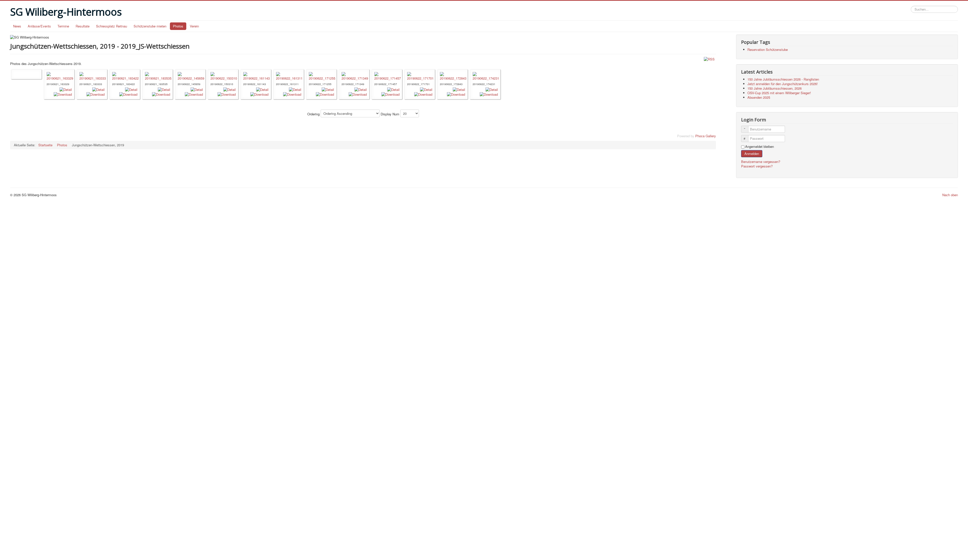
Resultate (82, 26)
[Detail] (65, 89)
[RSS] (709, 58)
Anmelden (751, 153)
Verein (194, 26)
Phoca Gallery (705, 135)
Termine (63, 26)
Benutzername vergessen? (760, 161)
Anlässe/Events (39, 26)
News (17, 26)
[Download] (63, 94)
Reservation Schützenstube (767, 49)
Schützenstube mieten (150, 26)
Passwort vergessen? (757, 166)
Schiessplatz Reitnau (111, 26)
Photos (178, 26)
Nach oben (950, 194)
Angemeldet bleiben (759, 146)
